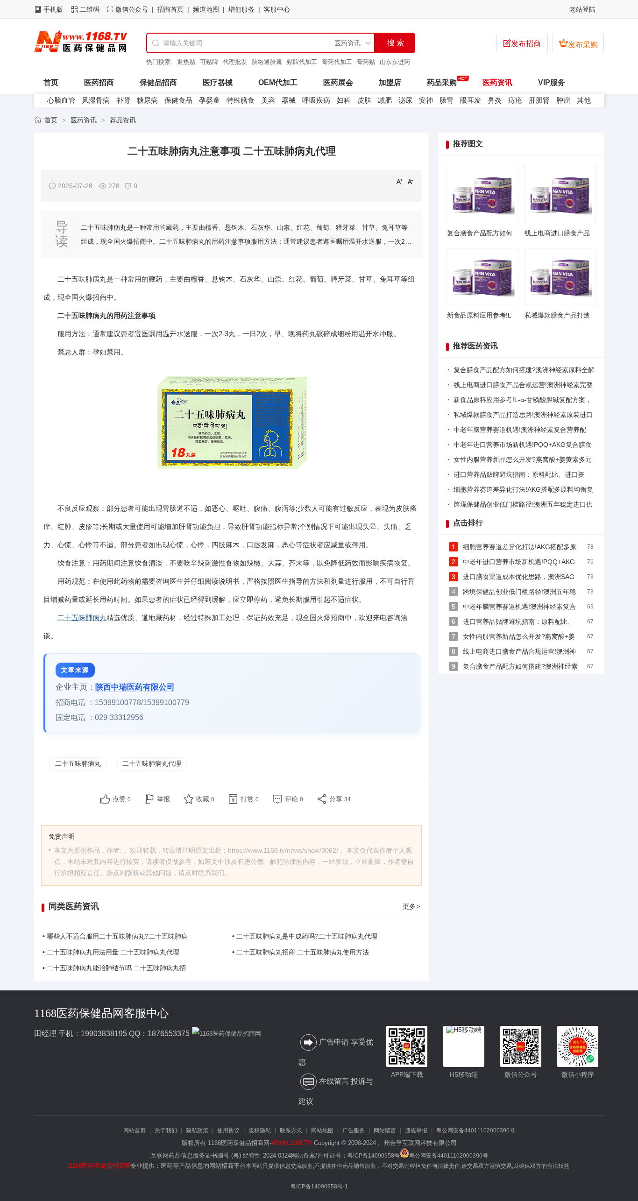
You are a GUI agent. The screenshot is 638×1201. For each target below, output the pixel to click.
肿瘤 (563, 100)
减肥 (385, 100)
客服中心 (277, 9)
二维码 (89, 9)
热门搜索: (159, 61)
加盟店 (390, 82)
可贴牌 (209, 61)
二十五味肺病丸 (81, 618)
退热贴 (186, 61)
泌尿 (405, 100)
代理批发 (235, 61)
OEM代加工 (278, 82)
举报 (163, 799)
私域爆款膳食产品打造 (557, 315)
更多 (411, 906)
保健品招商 (158, 82)
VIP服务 (551, 82)
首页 (50, 120)
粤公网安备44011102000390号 (475, 1130)
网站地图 (322, 1130)
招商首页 (170, 9)
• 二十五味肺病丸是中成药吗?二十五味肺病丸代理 (304, 936)
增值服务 (241, 9)
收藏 (205, 799)
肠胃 (447, 100)
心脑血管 (61, 100)
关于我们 (166, 1130)
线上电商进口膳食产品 (557, 233)
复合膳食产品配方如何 (479, 233)
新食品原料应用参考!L (479, 315)
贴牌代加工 (302, 61)
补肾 (123, 100)
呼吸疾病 (316, 100)
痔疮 (515, 100)
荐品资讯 (123, 120)
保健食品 (178, 100)
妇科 (344, 100)
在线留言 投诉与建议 (335, 1091)
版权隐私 (259, 1130)
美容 (268, 100)
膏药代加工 (337, 61)
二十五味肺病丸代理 (151, 763)
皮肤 (364, 100)
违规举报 (416, 1130)
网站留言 (385, 1130)
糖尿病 (147, 100)
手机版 (53, 9)
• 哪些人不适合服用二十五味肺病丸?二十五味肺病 (115, 936)
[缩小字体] (410, 181)
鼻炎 (495, 100)
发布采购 (578, 43)
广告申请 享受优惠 (335, 1052)
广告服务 (353, 1130)
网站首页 (134, 1130)
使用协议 (228, 1130)
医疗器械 (218, 82)
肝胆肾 (539, 100)
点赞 (122, 799)
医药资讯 (497, 82)
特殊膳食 (241, 100)
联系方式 (291, 1130)
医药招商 (99, 82)
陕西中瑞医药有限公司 (135, 687)
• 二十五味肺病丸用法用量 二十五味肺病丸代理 (111, 952)
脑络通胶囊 (267, 61)
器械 (289, 100)
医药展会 (338, 82)
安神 (426, 100)
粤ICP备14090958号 (373, 1155)
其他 (584, 100)
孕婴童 (209, 100)
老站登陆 (582, 9)
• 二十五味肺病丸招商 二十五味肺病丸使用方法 (300, 952)
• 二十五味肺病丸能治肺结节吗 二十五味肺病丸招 (114, 968)
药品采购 (442, 82)
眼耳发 (470, 100)
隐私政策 (197, 1130)
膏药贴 (366, 61)
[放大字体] (399, 181)
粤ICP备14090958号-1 (319, 1186)
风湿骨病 (96, 100)
